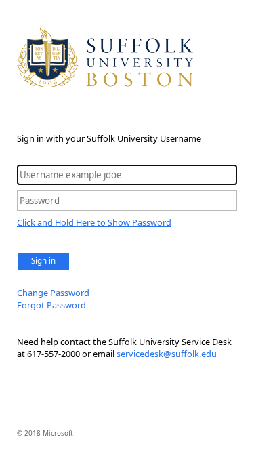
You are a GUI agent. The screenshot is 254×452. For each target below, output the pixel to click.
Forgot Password (51, 305)
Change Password (53, 293)
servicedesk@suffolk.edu (167, 354)
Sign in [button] (43, 260)
